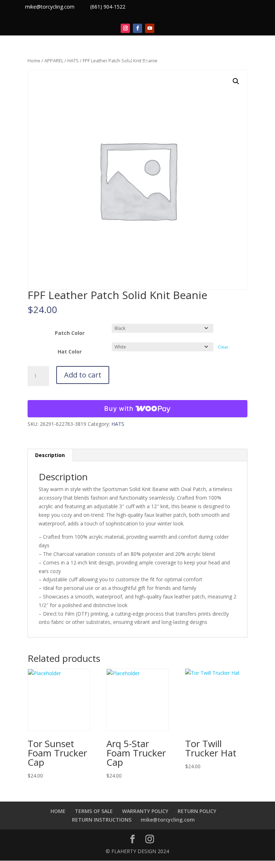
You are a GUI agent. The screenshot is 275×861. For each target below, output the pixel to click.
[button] (236, 81)
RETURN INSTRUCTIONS (101, 819)
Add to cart (82, 375)
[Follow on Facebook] (137, 28)
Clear (223, 347)
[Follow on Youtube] (149, 28)
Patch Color (70, 333)
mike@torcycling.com (49, 6)
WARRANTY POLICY (145, 811)
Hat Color (70, 351)
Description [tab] (50, 455)
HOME (58, 811)
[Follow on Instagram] (125, 28)
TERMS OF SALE (94, 811)
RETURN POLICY (197, 811)
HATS (117, 423)
